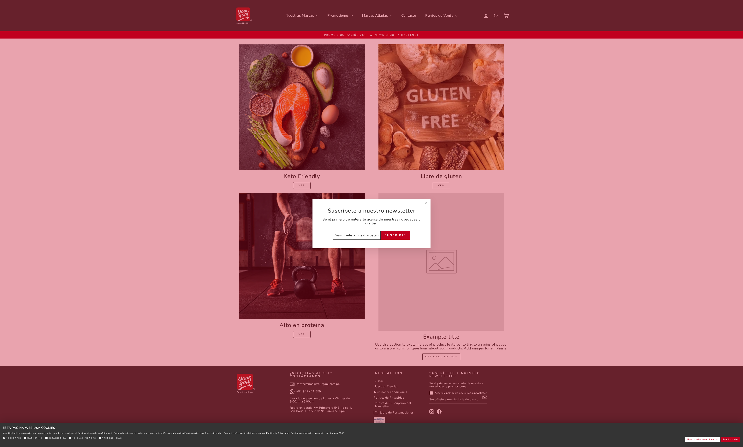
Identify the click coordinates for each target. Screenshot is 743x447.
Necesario (13, 438)
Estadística (57, 438)
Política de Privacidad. (278, 433)
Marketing (35, 438)
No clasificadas (84, 438)
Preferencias (112, 438)
